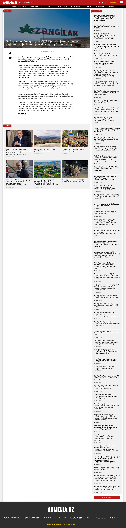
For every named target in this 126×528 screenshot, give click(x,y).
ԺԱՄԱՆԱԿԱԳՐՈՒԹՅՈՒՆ (32, 518)
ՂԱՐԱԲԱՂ (47, 518)
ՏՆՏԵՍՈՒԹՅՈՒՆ (61, 518)
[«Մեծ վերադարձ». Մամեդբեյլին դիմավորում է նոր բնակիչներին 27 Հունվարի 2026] (75, 159)
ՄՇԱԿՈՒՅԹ (114, 518)
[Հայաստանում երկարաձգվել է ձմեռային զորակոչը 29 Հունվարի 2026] (75, 129)
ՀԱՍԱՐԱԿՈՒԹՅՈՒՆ (77, 518)
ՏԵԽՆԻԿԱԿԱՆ (101, 518)
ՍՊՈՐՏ (89, 518)
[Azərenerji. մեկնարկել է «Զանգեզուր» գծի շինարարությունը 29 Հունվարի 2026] (47, 129)
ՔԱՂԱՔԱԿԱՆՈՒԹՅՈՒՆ (12, 518)
